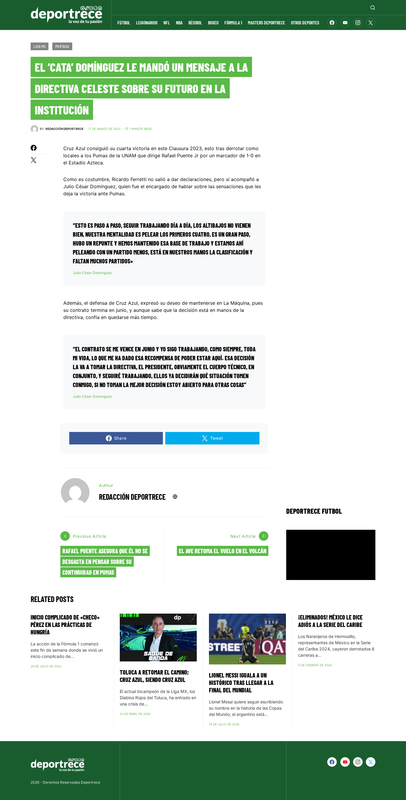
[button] (372, 7)
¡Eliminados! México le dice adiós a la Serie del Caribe (330, 621)
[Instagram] (358, 23)
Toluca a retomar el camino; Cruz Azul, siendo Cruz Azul (154, 676)
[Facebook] (332, 23)
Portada (62, 46)
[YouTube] (345, 23)
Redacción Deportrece (132, 496)
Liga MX (39, 46)
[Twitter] (370, 23)
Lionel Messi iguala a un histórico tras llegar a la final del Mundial (241, 683)
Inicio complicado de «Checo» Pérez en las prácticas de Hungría (65, 625)
